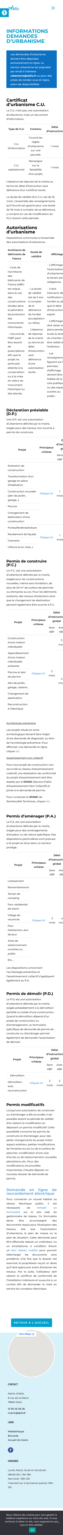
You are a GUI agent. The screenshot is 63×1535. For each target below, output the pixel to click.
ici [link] (17, 751)
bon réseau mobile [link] (24, 1250)
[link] (4, 12)
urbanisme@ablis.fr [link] (23, 75)
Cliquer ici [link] (46, 493)
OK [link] (32, 1530)
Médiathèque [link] (16, 1431)
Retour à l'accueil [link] (31, 1322)
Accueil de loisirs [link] (18, 1440)
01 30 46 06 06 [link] (16, 1408)
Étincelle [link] (13, 1435)
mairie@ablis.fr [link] (17, 1412)
